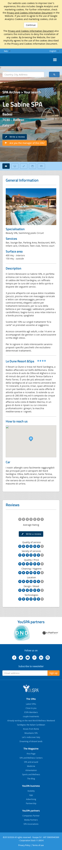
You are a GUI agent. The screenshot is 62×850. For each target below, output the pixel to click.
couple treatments (31, 716)
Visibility (31, 791)
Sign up (53, 673)
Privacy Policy (24, 845)
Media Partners (31, 820)
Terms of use (38, 845)
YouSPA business (31, 785)
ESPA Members (31, 712)
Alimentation (31, 770)
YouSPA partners (31, 810)
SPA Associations (31, 824)
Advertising (31, 799)
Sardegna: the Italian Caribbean (31, 724)
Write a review (16, 136)
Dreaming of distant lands (31, 741)
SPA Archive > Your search (21, 92)
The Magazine (31, 748)
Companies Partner (31, 815)
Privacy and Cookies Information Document (30, 12)
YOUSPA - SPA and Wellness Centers (10, 59)
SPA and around (31, 762)
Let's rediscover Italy (31, 737)
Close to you (31, 708)
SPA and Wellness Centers (31, 757)
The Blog (31, 778)
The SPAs (31, 698)
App (31, 795)
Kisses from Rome (31, 729)
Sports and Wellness (31, 774)
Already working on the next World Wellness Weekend (31, 720)
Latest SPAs (31, 704)
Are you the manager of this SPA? (26, 142)
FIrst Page (31, 753)
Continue (31, 25)
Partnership (31, 803)
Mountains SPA (31, 733)
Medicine (31, 766)
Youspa (31, 688)
